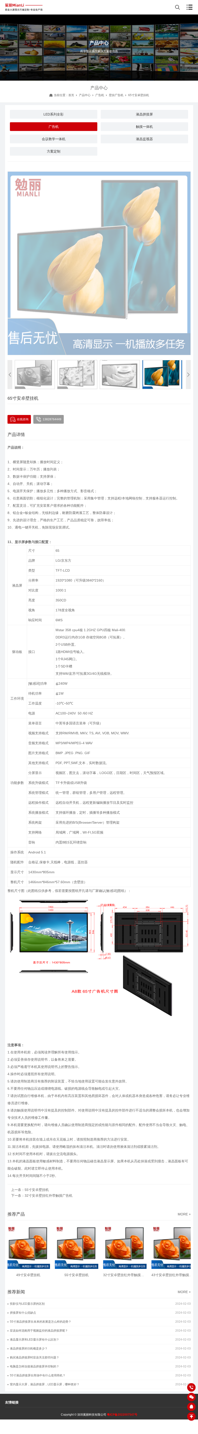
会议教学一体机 (53, 139)
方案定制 (53, 151)
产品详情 (16, 434)
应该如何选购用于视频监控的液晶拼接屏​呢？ (39, 1330)
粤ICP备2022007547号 (122, 1414)
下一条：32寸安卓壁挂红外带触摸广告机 (41, 1195)
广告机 (99, 95)
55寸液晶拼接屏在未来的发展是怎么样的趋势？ (40, 1321)
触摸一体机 (144, 127)
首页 (71, 95)
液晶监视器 (144, 139)
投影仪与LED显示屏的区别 (27, 1303)
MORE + (184, 1214)
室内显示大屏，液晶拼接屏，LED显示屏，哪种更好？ (44, 1384)
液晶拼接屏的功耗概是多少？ (29, 1348)
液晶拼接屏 (144, 114)
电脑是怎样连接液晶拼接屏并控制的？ (34, 1366)
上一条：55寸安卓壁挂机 (30, 1190)
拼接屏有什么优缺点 (23, 1312)
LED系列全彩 (53, 114)
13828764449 (52, 419)
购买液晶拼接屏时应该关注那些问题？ (34, 1357)
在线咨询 (22, 419)
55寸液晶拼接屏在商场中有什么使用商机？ (37, 1375)
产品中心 (85, 95)
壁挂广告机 (116, 95)
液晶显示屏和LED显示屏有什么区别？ (34, 1339)
